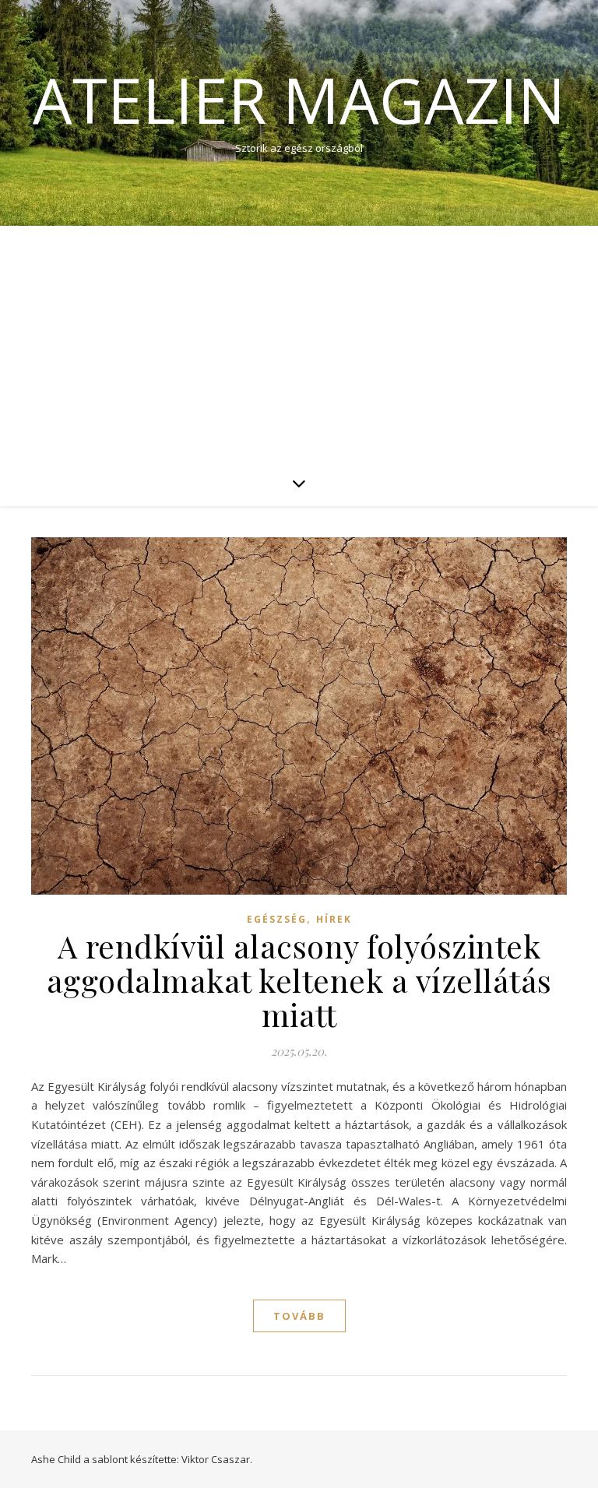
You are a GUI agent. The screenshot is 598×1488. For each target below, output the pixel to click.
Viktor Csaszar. (216, 1459)
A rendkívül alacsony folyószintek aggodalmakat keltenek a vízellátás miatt (299, 980)
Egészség (277, 919)
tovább (299, 1316)
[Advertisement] (299, 343)
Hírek (334, 919)
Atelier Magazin (299, 100)
